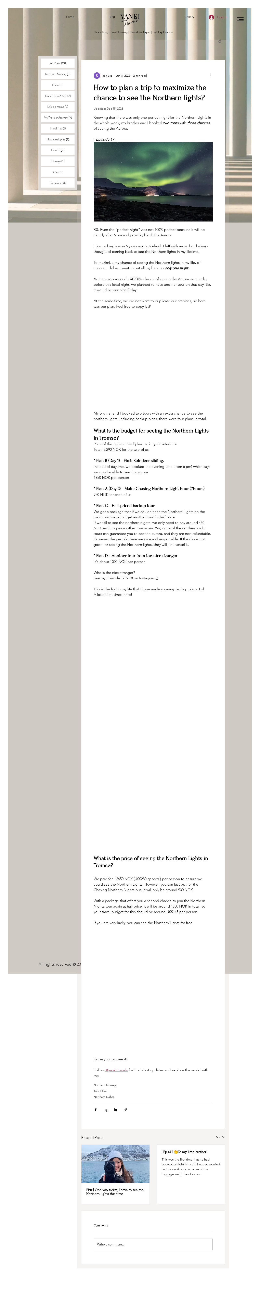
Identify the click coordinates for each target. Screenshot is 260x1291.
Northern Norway (105, 1085)
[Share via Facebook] (96, 1110)
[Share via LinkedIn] (115, 1110)
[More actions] (210, 75)
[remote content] (153, 360)
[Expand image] (153, 182)
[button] (240, 19)
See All (220, 1137)
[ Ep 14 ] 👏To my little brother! (184, 1152)
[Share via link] (125, 1110)
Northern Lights (104, 1097)
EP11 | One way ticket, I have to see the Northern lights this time (115, 1192)
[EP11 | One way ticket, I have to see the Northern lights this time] (115, 1164)
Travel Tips (100, 1091)
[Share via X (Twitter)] (105, 1110)
